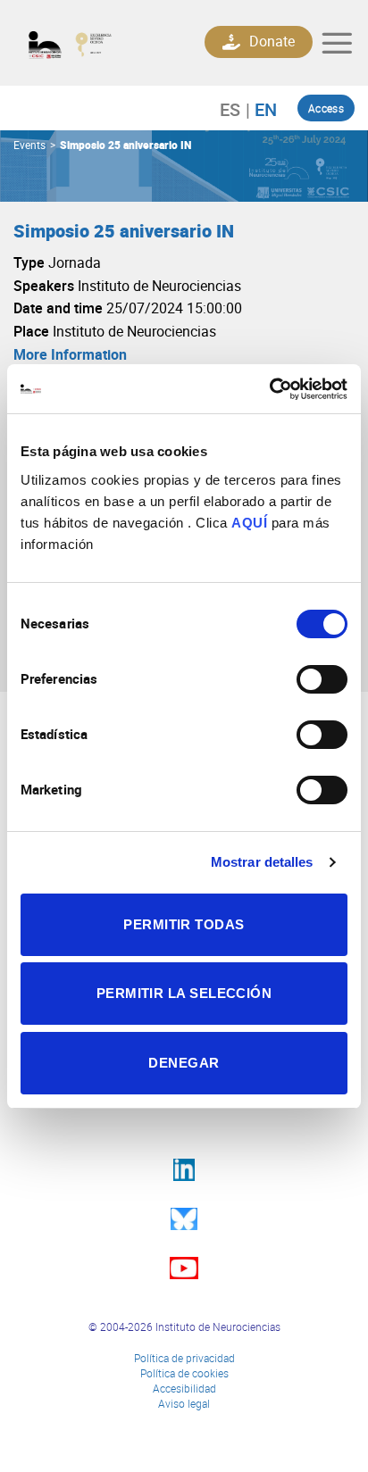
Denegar (183, 1062)
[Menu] (337, 42)
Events (29, 144)
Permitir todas (183, 924)
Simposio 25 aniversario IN (125, 144)
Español (239, 109)
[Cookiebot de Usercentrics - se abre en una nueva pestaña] (269, 389)
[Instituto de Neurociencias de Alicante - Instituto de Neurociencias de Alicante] (92, 43)
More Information (70, 354)
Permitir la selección (184, 993)
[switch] (322, 679)
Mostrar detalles (262, 861)
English (261, 109)
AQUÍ (249, 522)
